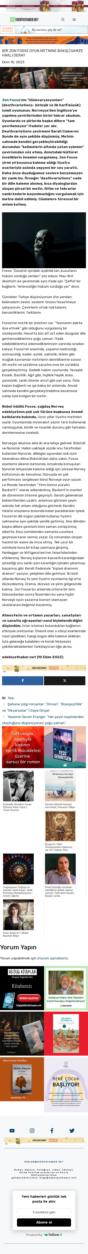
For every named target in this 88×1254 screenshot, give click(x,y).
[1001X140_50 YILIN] (44, 11)
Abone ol (44, 1222)
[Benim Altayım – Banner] (22, 1100)
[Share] (22, 680)
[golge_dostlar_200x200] (65, 767)
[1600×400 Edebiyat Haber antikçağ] (44, 88)
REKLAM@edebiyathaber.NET (44, 1162)
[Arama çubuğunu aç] (63, 20)
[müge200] (22, 1009)
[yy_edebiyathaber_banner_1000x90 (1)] (44, 671)
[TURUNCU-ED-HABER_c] (44, 32)
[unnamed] (23, 767)
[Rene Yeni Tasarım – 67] (66, 1111)
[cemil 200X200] (66, 1009)
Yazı (11, 698)
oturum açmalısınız (52, 958)
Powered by (34, 1234)
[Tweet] (64, 680)
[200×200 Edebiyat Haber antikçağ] (22, 1054)
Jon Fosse (11, 100)
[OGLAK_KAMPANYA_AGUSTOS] (66, 1054)
